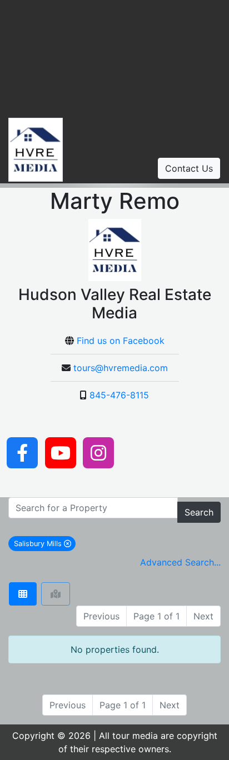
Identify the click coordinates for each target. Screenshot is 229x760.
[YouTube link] (60, 451)
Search (199, 512)
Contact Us (189, 168)
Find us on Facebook (121, 340)
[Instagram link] (98, 451)
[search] (93, 507)
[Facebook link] (22, 451)
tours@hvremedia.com (120, 367)
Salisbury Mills (45, 543)
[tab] (23, 594)
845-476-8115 (119, 395)
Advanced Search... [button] (180, 562)
